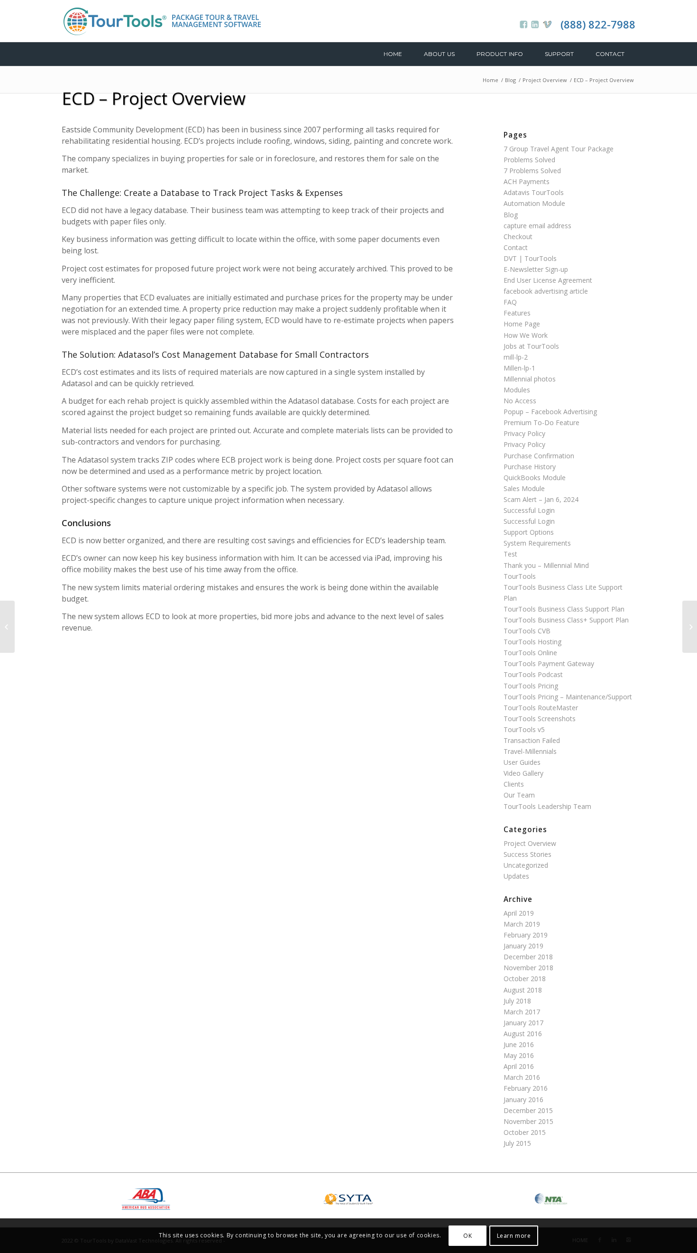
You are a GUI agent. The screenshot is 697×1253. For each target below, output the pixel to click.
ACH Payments (527, 181)
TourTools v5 (524, 729)
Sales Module (524, 488)
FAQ (510, 301)
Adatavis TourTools (534, 192)
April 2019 (519, 913)
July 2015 (517, 1143)
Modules (517, 389)
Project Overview (545, 80)
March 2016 (522, 1077)
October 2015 (525, 1132)
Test (510, 553)
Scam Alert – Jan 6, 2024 (541, 499)
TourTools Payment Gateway (549, 663)
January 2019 (523, 945)
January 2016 (523, 1099)
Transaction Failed (532, 740)
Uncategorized (526, 865)
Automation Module (534, 203)
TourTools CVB (527, 630)
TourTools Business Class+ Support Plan (566, 619)
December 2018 (528, 956)
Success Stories (527, 854)
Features (517, 312)
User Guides (522, 762)
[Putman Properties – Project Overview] (7, 627)
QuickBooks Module (535, 477)
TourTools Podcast (533, 674)
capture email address (537, 225)
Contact (516, 247)
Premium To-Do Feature (541, 422)
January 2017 (523, 1022)
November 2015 (528, 1121)
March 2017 (522, 1011)
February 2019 (526, 934)
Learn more (514, 1235)
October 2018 (525, 978)
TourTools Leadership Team (547, 806)
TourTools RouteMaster (541, 707)
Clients (514, 784)
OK (467, 1235)
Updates (516, 876)
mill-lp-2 (516, 357)
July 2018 (517, 1000)
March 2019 (522, 923)
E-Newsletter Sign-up (536, 269)
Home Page (522, 323)
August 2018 (523, 989)
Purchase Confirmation (539, 455)
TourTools (520, 576)
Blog (510, 80)
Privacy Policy (524, 433)
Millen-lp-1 (519, 367)
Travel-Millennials (530, 751)
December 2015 (528, 1110)
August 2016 (523, 1033)
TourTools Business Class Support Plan (564, 608)
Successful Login (529, 510)
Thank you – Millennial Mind (546, 565)
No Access (520, 400)
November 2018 (528, 967)
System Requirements (537, 543)
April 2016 (519, 1066)
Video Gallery (523, 773)
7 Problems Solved (532, 170)
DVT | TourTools (530, 258)
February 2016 (526, 1088)
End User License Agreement (548, 280)
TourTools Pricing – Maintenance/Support (568, 696)
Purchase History (530, 466)
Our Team (519, 794)
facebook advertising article (546, 291)
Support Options (529, 532)
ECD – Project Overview (154, 98)
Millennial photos (530, 378)
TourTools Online (530, 652)
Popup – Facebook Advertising (550, 411)
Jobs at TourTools (531, 346)
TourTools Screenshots (540, 718)
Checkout (518, 236)
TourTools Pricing (531, 685)
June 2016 (519, 1044)
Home (490, 80)
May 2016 (519, 1055)
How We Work (526, 335)
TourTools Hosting (532, 641)
